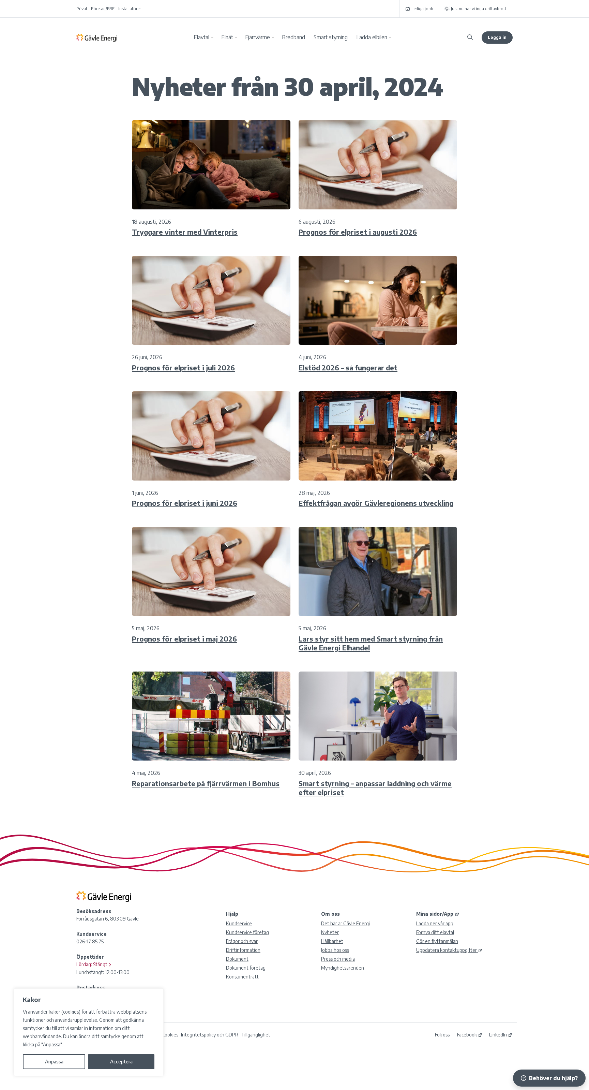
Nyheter (330, 932)
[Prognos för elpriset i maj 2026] (211, 571)
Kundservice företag (247, 932)
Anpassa (54, 1061)
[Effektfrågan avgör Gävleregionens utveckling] (378, 436)
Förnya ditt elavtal (435, 932)
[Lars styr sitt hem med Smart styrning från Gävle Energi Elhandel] (378, 571)
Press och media (338, 959)
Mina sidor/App (434, 914)
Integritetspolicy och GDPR (209, 1034)
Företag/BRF (103, 8)
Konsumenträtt (242, 976)
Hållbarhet (332, 941)
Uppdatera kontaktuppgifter (446, 950)
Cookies (170, 1034)
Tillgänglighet (255, 1034)
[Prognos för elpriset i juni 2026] (211, 436)
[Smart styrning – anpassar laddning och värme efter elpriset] (378, 716)
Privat (81, 8)
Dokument (237, 959)
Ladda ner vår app (434, 923)
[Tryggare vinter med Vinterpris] (211, 164)
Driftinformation (243, 950)
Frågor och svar (242, 941)
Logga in (497, 37)
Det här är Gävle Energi (345, 923)
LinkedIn (497, 1034)
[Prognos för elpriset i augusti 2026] (378, 164)
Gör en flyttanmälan (437, 941)
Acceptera (121, 1061)
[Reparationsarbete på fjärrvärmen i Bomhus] (211, 716)
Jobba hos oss (335, 950)
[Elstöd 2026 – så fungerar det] (378, 300)
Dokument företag (246, 968)
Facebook (466, 1034)
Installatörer (129, 8)
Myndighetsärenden (342, 968)
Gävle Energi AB (96, 37)
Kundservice (239, 923)
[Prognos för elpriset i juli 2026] (211, 300)
